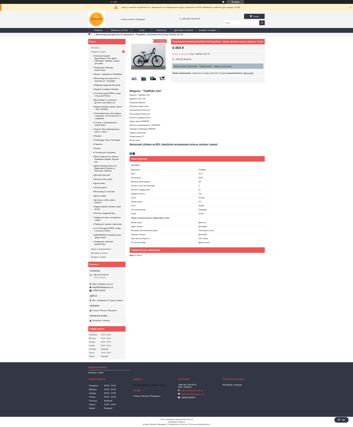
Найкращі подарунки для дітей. (107, 85)
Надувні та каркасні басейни (106, 89)
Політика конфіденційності (199, 424)
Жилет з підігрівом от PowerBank (108, 74)
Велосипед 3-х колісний (104, 192)
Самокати (98, 144)
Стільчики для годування (104, 152)
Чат (343, 420)
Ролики (97, 148)
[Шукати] (262, 22)
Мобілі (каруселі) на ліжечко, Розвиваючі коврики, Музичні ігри (106, 159)
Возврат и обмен (207, 30)
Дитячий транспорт (102, 175)
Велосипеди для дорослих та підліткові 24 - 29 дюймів (120, 34)
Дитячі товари (100, 196)
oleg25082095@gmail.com (102, 287)
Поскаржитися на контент (178, 424)
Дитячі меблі (99, 183)
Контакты (161, 30)
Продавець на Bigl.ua (176, 422)
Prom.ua (190, 419)
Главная (98, 30)
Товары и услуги (119, 30)
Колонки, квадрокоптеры (104, 213)
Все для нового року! (103, 179)
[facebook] (131, 154)
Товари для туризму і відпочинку (108, 224)
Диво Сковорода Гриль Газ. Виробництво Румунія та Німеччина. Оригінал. (105, 168)
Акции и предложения (101, 249)
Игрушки (97, 136)
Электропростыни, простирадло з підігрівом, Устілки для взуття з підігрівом (107, 115)
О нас (142, 30)
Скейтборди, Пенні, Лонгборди (107, 140)
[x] (134, 154)
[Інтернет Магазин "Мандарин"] (96, 27)
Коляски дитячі (100, 187)
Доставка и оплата (183, 30)
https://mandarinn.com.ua (102, 284)
